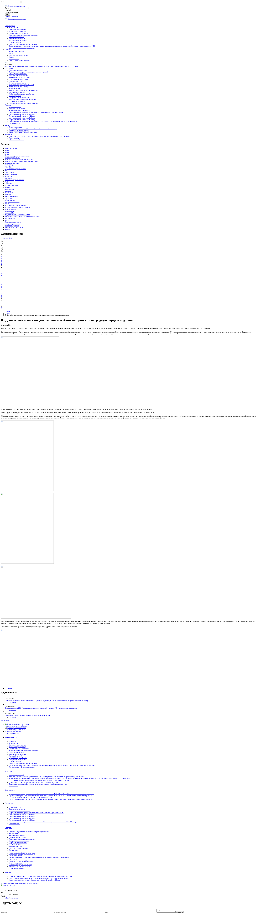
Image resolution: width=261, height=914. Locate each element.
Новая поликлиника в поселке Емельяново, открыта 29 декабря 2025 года (34, 880)
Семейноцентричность (13, 222)
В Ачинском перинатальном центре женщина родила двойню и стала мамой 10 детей (39, 780)
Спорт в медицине (15, 127)
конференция (9, 189)
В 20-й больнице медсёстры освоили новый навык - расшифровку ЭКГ (34, 782)
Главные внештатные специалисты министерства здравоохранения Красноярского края (39, 136)
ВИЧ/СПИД (9, 165)
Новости (8, 50)
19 (1, 286)
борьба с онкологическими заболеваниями (19, 159)
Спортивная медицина (17, 101)
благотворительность (12, 158)
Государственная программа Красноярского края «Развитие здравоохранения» (36, 112)
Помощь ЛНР (9, 213)
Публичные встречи (16, 855)
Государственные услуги (17, 83)
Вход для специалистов (16, 6)
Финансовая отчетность (17, 38)
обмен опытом (10, 200)
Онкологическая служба (17, 837)
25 (1, 297)
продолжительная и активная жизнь (17, 215)
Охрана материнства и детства (19, 61)
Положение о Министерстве (19, 33)
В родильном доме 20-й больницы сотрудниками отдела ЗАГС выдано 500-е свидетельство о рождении (41, 708)
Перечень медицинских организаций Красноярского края (29, 832)
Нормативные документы (18, 70)
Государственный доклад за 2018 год (22, 114)
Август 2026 (7, 238)
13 (1, 275)
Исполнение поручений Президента (21, 861)
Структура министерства (17, 29)
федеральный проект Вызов (14, 227)
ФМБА (7, 229)
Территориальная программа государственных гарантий (28, 72)
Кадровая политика (16, 81)
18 (1, 284)
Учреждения (13, 27)
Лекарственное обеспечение (19, 97)
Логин (7, 8)
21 (1, 289)
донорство (8, 176)
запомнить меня (12, 12)
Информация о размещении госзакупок (22, 99)
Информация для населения (18, 55)
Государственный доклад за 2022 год (22, 118)
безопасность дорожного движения (17, 156)
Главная (7, 311)
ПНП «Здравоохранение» (18, 74)
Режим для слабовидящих (17, 19)
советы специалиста (12, 226)
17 (1, 282)
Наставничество (14, 123)
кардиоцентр (9, 183)
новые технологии (11, 196)
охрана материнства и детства (15, 205)
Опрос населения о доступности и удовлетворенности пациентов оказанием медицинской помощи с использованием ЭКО (52, 46)
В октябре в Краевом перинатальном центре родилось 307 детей (27, 715)
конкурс (8, 187)
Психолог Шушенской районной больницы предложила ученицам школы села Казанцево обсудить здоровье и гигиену (46, 700)
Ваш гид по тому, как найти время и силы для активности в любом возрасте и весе (38, 784)
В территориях (14, 59)
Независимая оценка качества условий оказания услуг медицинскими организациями (39, 857)
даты (6, 170)
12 (1, 273)
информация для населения (14, 180)
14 (1, 277)
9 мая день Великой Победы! (19, 131)
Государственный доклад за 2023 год (22, 120)
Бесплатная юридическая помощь (20, 865)
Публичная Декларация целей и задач (22, 94)
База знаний (13, 859)
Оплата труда (13, 850)
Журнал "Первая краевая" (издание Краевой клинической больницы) (33, 129)
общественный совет (12, 202)
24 (1, 295)
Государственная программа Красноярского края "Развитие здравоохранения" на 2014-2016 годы (43, 121)
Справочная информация (18, 852)
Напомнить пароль (11, 16)
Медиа (7, 125)
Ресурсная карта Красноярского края (21, 48)
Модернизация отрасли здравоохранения (23, 90)
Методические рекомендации (19, 86)
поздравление (9, 211)
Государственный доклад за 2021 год (22, 116)
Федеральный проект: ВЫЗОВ (19, 866)
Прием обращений (15, 756)
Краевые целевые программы (19, 110)
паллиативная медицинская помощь (17, 207)
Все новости (5, 721)
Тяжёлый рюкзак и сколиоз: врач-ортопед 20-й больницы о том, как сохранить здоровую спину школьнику (42, 66)
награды (8, 191)
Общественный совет (16, 37)
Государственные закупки (18, 843)
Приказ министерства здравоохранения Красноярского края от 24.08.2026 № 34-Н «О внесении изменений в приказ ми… (51, 794)
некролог (8, 194)
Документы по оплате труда (18, 79)
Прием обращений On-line (18, 758)
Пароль (7, 10)
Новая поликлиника (12, 733)
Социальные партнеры (17, 868)
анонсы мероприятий (16, 51)
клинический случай (12, 185)
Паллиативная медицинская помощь (21, 839)
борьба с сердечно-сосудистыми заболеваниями (21, 161)
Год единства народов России (15, 169)
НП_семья (8, 198)
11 (1, 271)
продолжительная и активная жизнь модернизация (22, 216)
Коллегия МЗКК (14, 88)
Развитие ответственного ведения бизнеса (23, 44)
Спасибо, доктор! (15, 42)
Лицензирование (15, 96)
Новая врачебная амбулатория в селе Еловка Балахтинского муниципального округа (38, 878)
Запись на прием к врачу (17, 31)
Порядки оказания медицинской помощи (23, 103)
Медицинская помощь (16, 92)
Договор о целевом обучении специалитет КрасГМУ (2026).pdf (31, 797)
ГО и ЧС (8, 167)
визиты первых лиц (12, 163)
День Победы (9, 172)
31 (1, 308)
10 (1, 269)
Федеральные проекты (17, 109)
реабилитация (10, 218)
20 (1, 288)
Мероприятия (13, 833)
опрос (7, 204)
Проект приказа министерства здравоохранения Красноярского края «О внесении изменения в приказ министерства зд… (51, 799)
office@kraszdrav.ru (11, 898)
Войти (7, 14)
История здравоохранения (18, 40)
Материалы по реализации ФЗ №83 (21, 85)
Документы (9, 68)
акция (7, 152)
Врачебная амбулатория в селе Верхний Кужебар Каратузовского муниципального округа (40, 876)
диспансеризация (11, 174)
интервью (8, 178)
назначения (9, 193)
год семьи (8, 688)
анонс (7, 154)
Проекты (8, 105)
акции (7, 150)
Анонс (11, 53)
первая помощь (10, 209)
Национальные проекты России (16, 726)
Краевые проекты (15, 107)
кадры (7, 181)
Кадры (11, 57)
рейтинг (8, 220)
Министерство (10, 26)
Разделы (8, 828)
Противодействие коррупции (19, 848)
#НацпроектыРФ (11, 148)
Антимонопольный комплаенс (19, 77)
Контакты (8, 134)
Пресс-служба (14, 138)
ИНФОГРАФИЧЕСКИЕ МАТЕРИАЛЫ (23, 132)
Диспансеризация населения (15, 729)
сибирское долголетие (12, 224)
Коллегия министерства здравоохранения (23, 35)
